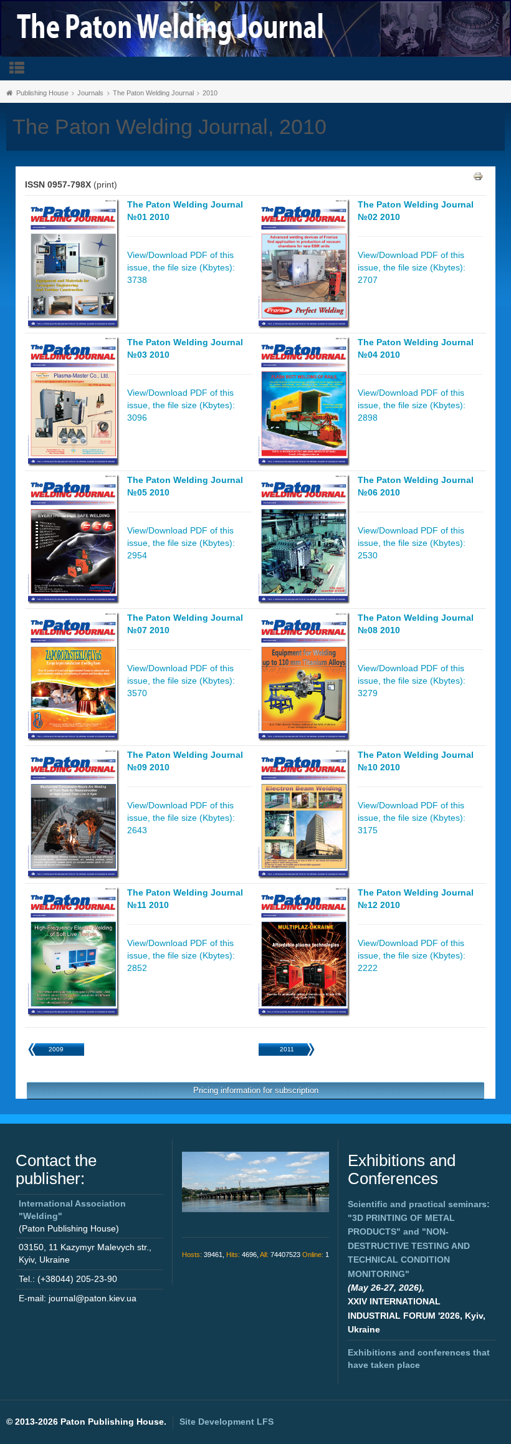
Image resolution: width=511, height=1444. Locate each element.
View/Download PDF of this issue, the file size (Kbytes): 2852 (181, 955)
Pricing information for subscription (255, 1090)
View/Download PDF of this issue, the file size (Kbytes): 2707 (412, 267)
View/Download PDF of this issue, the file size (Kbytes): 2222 (412, 955)
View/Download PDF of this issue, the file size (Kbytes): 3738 (181, 267)
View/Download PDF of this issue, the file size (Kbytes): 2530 (412, 542)
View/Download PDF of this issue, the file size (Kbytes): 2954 (181, 542)
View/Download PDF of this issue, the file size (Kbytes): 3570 (181, 680)
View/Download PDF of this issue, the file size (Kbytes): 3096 (181, 405)
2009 (56, 1049)
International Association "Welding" (72, 1209)
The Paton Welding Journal (153, 93)
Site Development (226, 1422)
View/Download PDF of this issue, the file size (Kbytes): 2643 (181, 817)
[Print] (478, 175)
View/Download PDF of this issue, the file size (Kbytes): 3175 (412, 817)
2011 (287, 1049)
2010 (210, 93)
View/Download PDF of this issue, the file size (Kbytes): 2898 (412, 405)
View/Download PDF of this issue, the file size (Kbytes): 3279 (412, 680)
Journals (90, 93)
